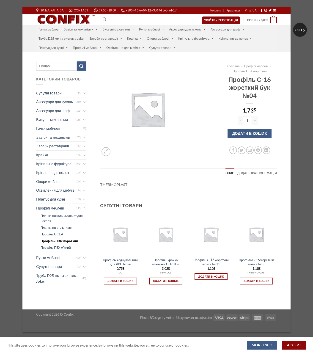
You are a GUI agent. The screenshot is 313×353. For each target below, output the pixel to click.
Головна (215, 10)
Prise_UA (251, 10)
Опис (229, 173)
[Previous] (100, 253)
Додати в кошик (249, 133)
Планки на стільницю (56, 227)
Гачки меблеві (48, 29)
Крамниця (233, 10)
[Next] (276, 253)
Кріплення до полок (233, 38)
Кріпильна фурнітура (193, 38)
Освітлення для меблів (123, 48)
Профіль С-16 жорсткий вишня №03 (256, 262)
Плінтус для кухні (51, 48)
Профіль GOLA (52, 234)
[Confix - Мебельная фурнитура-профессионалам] (66, 19)
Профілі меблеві (85, 48)
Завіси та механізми (78, 29)
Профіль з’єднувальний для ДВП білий (120, 262)
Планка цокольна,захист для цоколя (62, 218)
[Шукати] (81, 65)
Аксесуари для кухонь (185, 29)
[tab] (229, 173)
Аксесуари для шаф (225, 29)
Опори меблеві (158, 38)
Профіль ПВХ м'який (56, 247)
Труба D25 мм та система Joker (61, 38)
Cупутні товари (160, 48)
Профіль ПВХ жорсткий (59, 241)
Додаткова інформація (257, 173)
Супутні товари (49, 266)
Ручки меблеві (149, 29)
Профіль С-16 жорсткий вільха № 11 (211, 262)
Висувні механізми (116, 29)
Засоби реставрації (103, 38)
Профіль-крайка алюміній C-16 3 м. (165, 262)
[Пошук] (104, 19)
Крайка (132, 38)
